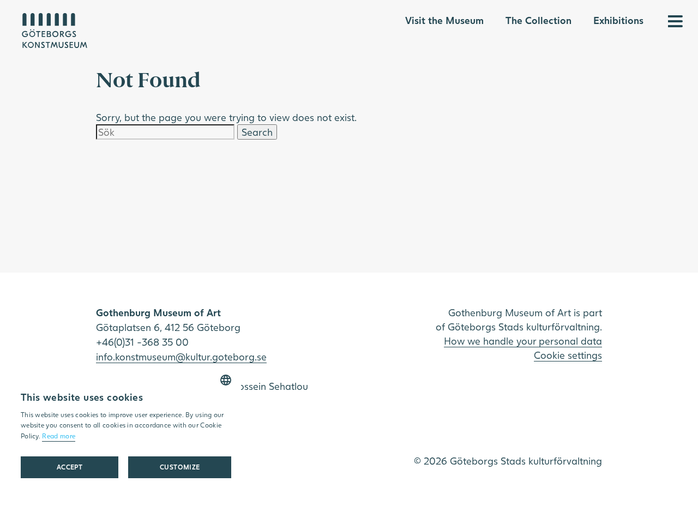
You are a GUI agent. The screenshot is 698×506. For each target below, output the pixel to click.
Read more (58, 436)
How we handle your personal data (523, 341)
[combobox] (225, 380)
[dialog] (126, 430)
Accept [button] (69, 467)
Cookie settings (568, 355)
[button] (179, 467)
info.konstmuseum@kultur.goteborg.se (181, 357)
